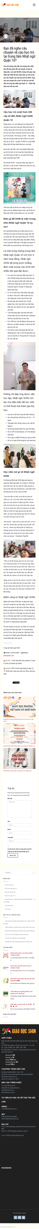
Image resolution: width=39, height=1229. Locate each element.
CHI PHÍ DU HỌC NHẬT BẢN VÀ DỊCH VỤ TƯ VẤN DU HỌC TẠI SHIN (19, 922)
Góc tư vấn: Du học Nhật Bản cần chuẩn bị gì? (16, 934)
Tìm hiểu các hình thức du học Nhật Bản (15, 938)
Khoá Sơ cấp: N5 (9, 885)
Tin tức (32, 37)
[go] (33, 873)
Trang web (10, 837)
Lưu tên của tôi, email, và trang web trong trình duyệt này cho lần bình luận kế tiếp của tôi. (20, 850)
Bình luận (10, 798)
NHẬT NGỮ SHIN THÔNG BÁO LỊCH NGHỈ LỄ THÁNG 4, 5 (19, 746)
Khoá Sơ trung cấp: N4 (11, 888)
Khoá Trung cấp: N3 (10, 892)
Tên (9, 821)
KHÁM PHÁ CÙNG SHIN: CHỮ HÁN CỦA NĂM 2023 (17, 771)
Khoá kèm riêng (9, 905)
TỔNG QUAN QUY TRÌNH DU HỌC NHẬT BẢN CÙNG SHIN (20, 927)
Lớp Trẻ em (8, 909)
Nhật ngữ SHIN (14, 35)
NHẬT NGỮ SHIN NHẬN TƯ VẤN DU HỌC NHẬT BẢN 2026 (20, 931)
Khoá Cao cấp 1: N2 (10, 895)
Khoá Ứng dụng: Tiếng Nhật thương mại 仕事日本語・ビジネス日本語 (19, 901)
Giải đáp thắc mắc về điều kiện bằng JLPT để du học (18, 941)
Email (9, 829)
